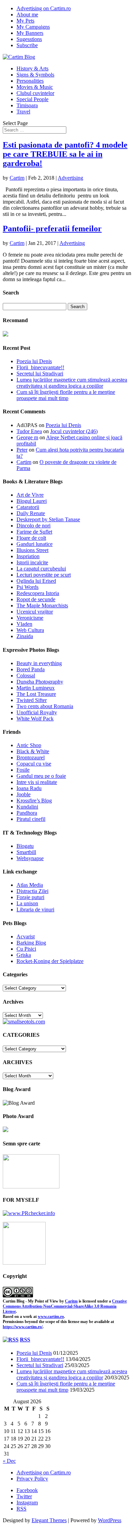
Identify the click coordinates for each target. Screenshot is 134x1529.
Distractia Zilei (32, 891)
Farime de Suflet (34, 532)
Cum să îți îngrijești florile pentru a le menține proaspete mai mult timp (65, 395)
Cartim (17, 178)
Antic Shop (28, 745)
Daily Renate (30, 513)
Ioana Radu (29, 788)
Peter (21, 450)
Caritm (71, 1301)
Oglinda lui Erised (36, 581)
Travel (23, 111)
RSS (25, 1339)
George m (27, 437)
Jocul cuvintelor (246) (74, 431)
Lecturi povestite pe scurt (43, 575)
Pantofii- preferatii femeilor (52, 228)
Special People (32, 99)
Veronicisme (29, 618)
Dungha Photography (39, 682)
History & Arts (32, 68)
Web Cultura (30, 630)
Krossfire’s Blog (34, 800)
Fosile (23, 770)
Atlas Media (29, 885)
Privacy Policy (32, 1479)
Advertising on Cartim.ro (43, 8)
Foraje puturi (30, 897)
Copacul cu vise (33, 764)
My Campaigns (33, 27)
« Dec (9, 1461)
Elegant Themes (49, 1520)
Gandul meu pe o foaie (41, 776)
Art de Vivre (30, 495)
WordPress (109, 1520)
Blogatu (25, 846)
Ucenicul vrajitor (34, 612)
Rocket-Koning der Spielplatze (49, 961)
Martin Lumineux (35, 688)
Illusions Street (32, 550)
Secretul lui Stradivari (39, 373)
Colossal (25, 675)
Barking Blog (31, 943)
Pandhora (26, 813)
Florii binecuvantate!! (40, 367)
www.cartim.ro (51, 1316)
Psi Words (27, 587)
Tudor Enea (29, 431)
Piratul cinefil (30, 819)
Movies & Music (34, 87)
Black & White (32, 751)
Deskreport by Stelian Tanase (48, 519)
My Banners (29, 33)
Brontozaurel (30, 757)
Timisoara (27, 105)
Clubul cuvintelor (35, 93)
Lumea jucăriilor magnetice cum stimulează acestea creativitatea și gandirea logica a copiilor (71, 383)
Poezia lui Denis (34, 361)
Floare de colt (31, 538)
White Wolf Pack (35, 718)
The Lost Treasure (36, 694)
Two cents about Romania (44, 706)
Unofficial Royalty (36, 712)
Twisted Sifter (31, 700)
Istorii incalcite (32, 562)
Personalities (30, 81)
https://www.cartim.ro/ (23, 1326)
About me (27, 14)
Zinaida (24, 636)
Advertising (70, 178)
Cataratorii (27, 507)
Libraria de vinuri (35, 909)
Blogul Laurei (31, 501)
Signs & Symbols (35, 75)
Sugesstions (29, 39)
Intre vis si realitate (36, 782)
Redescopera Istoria (37, 593)
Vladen (24, 624)
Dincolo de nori (33, 525)
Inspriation (28, 556)
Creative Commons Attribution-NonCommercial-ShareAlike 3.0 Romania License (65, 1306)
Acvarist (25, 936)
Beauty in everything (39, 663)
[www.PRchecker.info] (29, 1213)
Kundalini (27, 807)
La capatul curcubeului (41, 568)
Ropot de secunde (35, 599)
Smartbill (26, 852)
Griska (23, 955)
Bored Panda (30, 669)
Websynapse (30, 858)
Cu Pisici (26, 949)
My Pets (25, 21)
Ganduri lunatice (34, 544)
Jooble (23, 794)
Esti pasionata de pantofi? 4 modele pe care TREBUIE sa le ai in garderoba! (65, 154)
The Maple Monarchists (42, 605)
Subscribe (27, 45)
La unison (27, 903)
